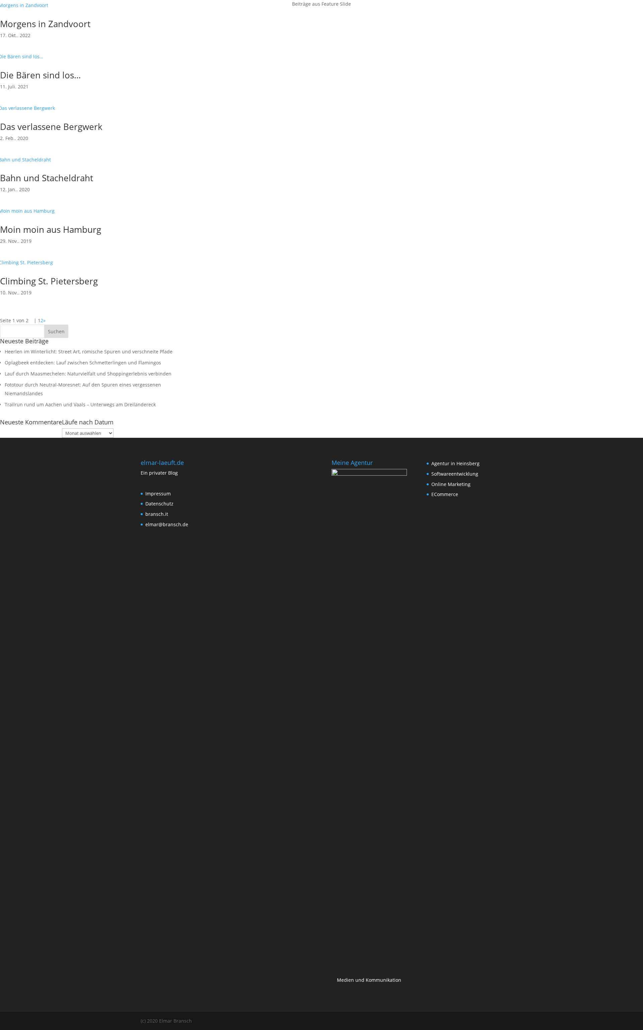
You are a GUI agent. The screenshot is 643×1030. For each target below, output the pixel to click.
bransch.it (156, 514)
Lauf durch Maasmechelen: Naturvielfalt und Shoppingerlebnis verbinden (88, 373)
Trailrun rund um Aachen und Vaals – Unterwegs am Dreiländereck (80, 404)
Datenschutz (604, 13)
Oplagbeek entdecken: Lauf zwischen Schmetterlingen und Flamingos (83, 362)
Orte (569, 13)
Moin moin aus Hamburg (50, 229)
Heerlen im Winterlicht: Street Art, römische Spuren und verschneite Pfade (88, 351)
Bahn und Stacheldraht (46, 178)
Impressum (158, 493)
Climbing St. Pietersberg (49, 281)
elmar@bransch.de (166, 524)
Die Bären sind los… (40, 75)
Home (516, 13)
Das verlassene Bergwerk (51, 127)
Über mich (544, 13)
